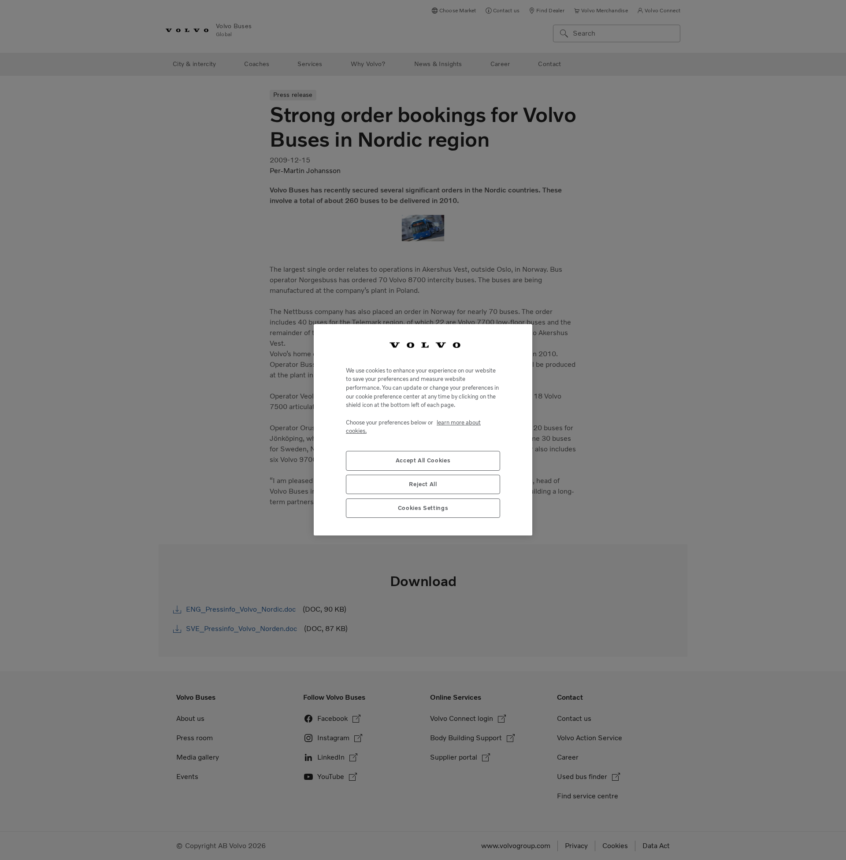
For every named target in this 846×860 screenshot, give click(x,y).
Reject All (423, 484)
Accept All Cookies (423, 461)
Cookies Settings (423, 508)
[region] (423, 429)
